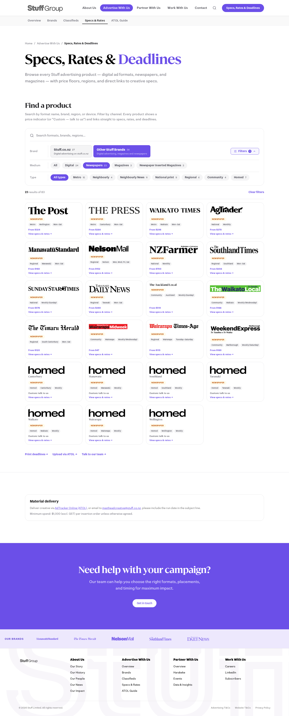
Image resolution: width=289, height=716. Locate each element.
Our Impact (77, 691)
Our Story (76, 666)
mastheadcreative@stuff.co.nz (121, 508)
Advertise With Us (116, 8)
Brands (52, 20)
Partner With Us (148, 8)
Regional (192, 177)
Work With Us (178, 8)
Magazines (123, 165)
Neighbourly (102, 177)
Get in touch (144, 603)
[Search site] (214, 7)
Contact (201, 8)
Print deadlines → (36, 454)
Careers (230, 666)
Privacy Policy (262, 707)
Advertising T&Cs (220, 707)
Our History (77, 672)
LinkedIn (245, 672)
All (55, 165)
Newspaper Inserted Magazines (162, 165)
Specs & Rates (95, 20)
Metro (79, 177)
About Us (89, 8)
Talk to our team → (94, 454)
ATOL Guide (119, 20)
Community (216, 177)
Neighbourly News (133, 177)
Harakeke (179, 672)
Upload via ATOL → (64, 454)
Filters (244, 151)
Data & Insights (182, 684)
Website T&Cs (243, 707)
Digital (71, 165)
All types (59, 177)
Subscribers (247, 678)
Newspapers (96, 165)
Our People (77, 678)
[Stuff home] (45, 7)
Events (177, 678)
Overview (34, 20)
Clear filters (256, 192)
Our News (76, 684)
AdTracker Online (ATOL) (71, 508)
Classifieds (71, 20)
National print (166, 177)
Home (28, 43)
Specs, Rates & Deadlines (243, 8)
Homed (240, 177)
